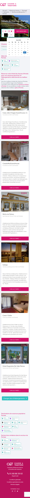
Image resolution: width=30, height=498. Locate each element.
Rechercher (21, 31)
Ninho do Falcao (8, 214)
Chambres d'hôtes (7, 49)
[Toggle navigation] (29, 3)
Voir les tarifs (14, 137)
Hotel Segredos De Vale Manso (14, 366)
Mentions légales (15, 484)
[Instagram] (12, 491)
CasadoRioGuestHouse (11, 163)
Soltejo (5, 265)
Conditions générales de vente (15, 482)
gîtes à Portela (19, 87)
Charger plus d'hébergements (14, 398)
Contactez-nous (15, 488)
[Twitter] (17, 491)
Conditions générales (15, 479)
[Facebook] (15, 491)
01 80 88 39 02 (16, 473)
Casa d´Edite (7, 315)
